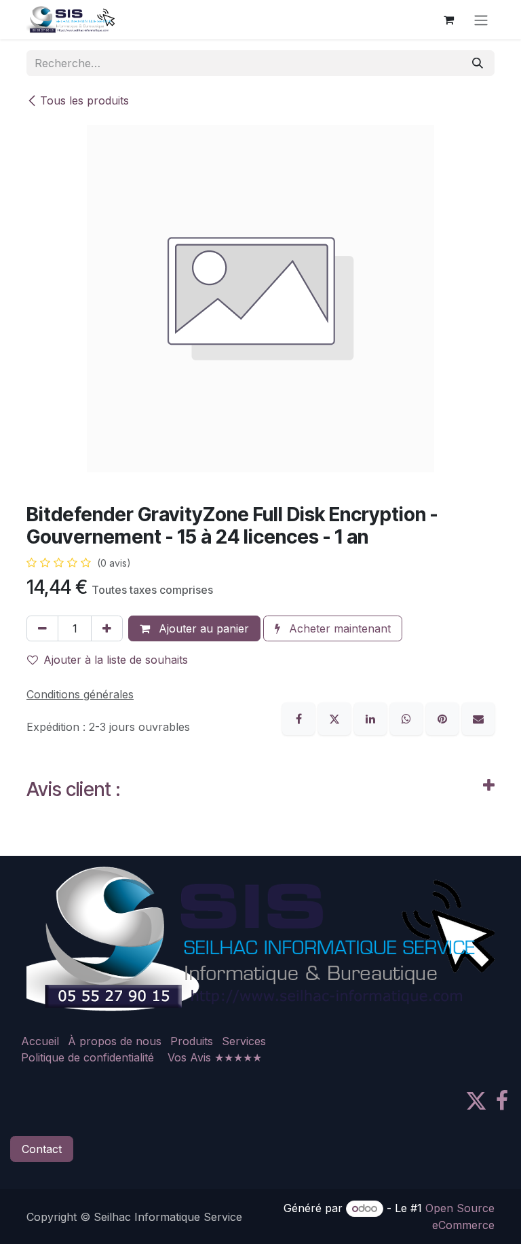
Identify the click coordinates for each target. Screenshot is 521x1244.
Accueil (40, 1041)
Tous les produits (84, 100)
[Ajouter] (107, 628)
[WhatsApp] (408, 717)
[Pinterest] (444, 717)
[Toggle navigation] (481, 19)
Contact (42, 1149)
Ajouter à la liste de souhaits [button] (115, 659)
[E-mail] (478, 717)
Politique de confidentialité (87, 1057)
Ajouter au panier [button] (202, 628)
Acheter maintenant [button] (338, 628)
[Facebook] (300, 717)
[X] (336, 717)
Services (244, 1041)
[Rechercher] (478, 63)
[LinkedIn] (372, 717)
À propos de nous (114, 1041)
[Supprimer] (42, 628)
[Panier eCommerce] (448, 19)
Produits (191, 1041)
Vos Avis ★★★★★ (215, 1057)
